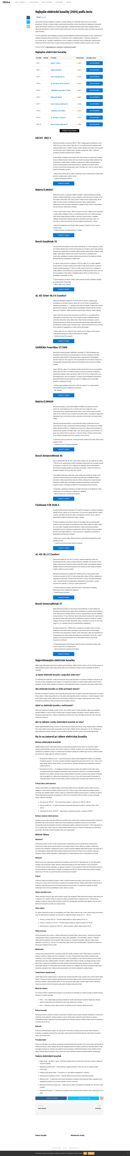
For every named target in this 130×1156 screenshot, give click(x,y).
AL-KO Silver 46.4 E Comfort (60, 83)
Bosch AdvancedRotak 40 (59, 104)
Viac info (91, 1153)
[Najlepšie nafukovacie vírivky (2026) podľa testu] (84, 1125)
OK (85, 1153)
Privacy (65, 1148)
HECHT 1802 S (55, 63)
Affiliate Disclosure (74, 1148)
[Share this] (28, 17)
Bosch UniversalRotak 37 (59, 124)
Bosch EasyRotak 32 (57, 77)
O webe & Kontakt (56, 1148)
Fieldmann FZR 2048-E (58, 111)
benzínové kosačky (70, 47)
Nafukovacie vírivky (77, 1135)
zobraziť (43, 17)
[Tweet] (28, 22)
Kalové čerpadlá (40, 1135)
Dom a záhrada (20, 2)
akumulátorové (51, 47)
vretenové (59, 47)
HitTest (6, 2)
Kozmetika (59, 2)
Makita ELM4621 (56, 70)
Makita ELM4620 (56, 97)
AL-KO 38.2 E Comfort (58, 117)
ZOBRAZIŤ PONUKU (63, 183)
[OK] (128, 1153)
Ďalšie (69, 2)
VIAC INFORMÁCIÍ (95, 63)
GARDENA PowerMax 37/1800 (60, 90)
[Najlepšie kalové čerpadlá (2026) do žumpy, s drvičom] (48, 1125)
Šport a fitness (47, 2)
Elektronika (33, 2)
